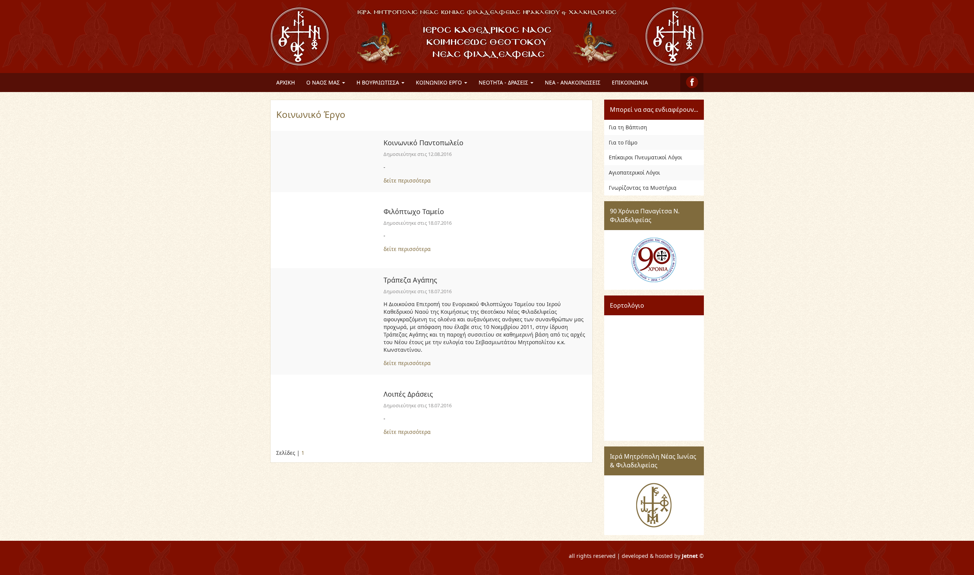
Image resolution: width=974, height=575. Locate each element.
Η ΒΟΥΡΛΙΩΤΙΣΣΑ (378, 82)
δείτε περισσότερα (407, 180)
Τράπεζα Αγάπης (410, 279)
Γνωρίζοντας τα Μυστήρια (642, 187)
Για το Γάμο (623, 142)
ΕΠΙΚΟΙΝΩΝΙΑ (630, 82)
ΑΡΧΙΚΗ (285, 82)
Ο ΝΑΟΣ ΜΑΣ (323, 82)
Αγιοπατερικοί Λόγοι (634, 172)
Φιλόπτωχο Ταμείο (414, 211)
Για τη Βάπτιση (628, 127)
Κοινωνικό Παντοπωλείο (423, 142)
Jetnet (690, 555)
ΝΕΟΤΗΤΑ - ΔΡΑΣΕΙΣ (504, 82)
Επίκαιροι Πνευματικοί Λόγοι (645, 157)
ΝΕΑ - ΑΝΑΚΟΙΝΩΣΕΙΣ (572, 82)
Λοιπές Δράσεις (408, 394)
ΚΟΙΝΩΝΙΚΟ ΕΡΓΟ (439, 82)
